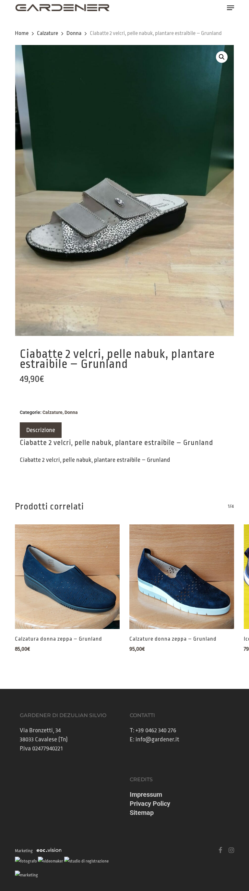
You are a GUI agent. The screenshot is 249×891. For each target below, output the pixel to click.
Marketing (24, 850)
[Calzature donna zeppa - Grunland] (181, 576)
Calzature (47, 33)
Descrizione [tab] (40, 430)
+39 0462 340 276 (156, 730)
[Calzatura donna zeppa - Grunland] (67, 576)
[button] (230, 8)
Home (22, 33)
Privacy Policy (150, 803)
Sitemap (142, 813)
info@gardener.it (157, 739)
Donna (73, 33)
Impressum (146, 794)
